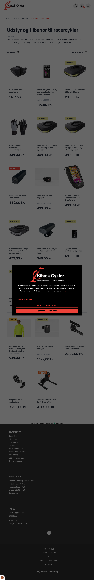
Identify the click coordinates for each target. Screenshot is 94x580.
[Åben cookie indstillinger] (2, 577)
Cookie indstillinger (25, 299)
